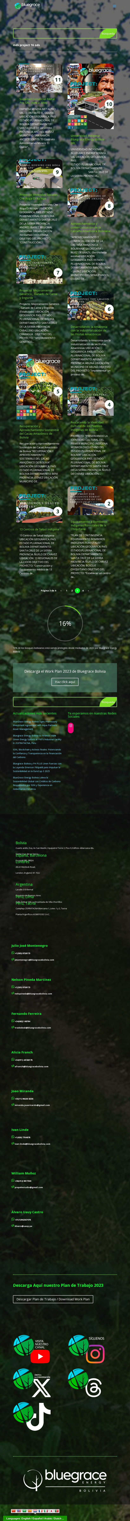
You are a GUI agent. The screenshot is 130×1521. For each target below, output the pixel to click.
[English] (19, 1511)
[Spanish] (30, 1511)
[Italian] (46, 1511)
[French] (40, 1511)
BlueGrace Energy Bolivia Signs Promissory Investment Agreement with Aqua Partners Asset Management (35, 725)
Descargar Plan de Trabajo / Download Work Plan (53, 1299)
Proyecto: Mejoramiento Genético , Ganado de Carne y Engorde (38, 294)
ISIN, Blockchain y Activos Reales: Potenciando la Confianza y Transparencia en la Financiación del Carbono (37, 753)
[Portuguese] (57, 1511)
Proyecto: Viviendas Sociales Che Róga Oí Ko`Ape (39, 196)
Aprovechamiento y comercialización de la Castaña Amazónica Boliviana (90, 227)
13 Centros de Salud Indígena (39, 529)
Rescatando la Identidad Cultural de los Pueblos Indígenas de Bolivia (87, 426)
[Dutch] (35, 1511)
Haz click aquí (65, 682)
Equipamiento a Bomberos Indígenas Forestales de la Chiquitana (89, 525)
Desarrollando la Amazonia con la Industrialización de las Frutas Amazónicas (89, 330)
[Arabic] (24, 1511)
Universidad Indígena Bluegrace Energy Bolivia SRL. (87, 139)
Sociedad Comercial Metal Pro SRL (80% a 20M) (37, 101)
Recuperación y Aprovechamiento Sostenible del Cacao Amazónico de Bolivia (39, 431)
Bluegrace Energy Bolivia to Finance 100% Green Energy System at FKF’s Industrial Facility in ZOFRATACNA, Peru (37, 739)
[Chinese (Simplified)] (14, 1511)
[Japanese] (51, 1511)
